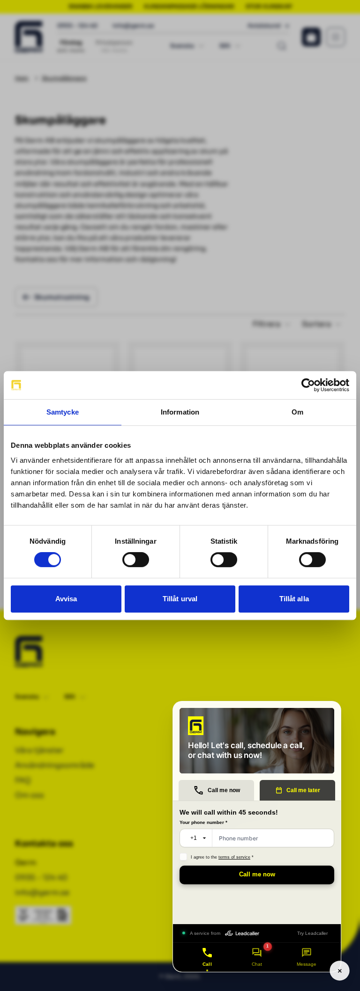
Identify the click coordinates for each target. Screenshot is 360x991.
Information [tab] (180, 412)
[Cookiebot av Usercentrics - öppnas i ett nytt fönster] (308, 385)
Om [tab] (297, 412)
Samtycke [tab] (62, 412)
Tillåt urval (180, 599)
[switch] (135, 559)
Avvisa (66, 599)
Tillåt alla (294, 599)
